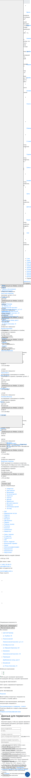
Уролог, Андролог (9, 541)
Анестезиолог (11, 490)
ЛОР (5, 511)
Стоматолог (7, 536)
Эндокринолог (8, 549)
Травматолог (8, 538)
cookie (19, 745)
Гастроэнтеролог (12, 494)
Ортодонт (7, 518)
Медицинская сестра (10, 513)
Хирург (6, 545)
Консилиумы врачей (13, 506)
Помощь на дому (9, 524)
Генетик (9, 497)
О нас (28, 258)
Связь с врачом (9, 534)
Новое (28, 260)
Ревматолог (7, 531)
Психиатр (7, 526)
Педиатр (6, 522)
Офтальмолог (8, 520)
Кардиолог (10, 505)
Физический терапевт (10, 543)
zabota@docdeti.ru (5, 566)
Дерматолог (10, 501)
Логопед (9, 508)
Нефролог (7, 517)
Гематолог (10, 496)
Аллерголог (10, 488)
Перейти (4, 338)
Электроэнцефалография (11, 547)
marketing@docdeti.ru (6, 571)
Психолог (7, 527)
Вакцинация (10, 492)
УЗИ (5, 540)
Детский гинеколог (12, 503)
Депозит (9, 499)
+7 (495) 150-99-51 (5, 564)
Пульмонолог (8, 529)
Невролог (7, 515)
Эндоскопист (8, 552)
